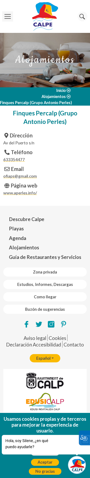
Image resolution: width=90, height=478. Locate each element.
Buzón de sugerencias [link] (45, 309)
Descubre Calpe (26, 219)
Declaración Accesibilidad (33, 345)
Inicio (61, 90)
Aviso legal (35, 338)
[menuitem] (45, 219)
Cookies (57, 338)
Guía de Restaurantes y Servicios (45, 257)
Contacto (74, 345)
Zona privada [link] (45, 272)
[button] (82, 16)
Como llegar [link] (45, 296)
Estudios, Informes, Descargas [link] (45, 284)
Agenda (17, 238)
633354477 (14, 159)
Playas (16, 228)
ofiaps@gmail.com (20, 176)
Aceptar (45, 462)
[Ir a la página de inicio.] (45, 16)
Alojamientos (54, 96)
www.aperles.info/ (20, 193)
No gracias (45, 471)
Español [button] (43, 358)
